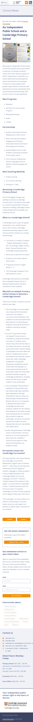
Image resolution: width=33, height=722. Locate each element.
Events (25, 622)
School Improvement (11, 622)
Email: (5, 586)
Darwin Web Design (8, 719)
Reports (15, 625)
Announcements (10, 616)
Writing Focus (9, 609)
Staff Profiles (23, 619)
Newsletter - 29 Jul (16, 542)
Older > (24, 519)
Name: (4, 577)
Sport (6, 625)
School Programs (10, 612)
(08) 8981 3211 (30, 2)
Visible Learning (10, 606)
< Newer (9, 519)
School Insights (9, 619)
